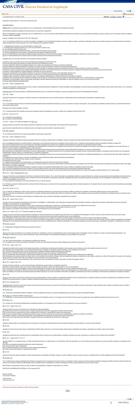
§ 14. (4, 193)
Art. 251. (5, 265)
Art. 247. (5, 233)
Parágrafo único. (7, 91)
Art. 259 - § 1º (8, 295)
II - (3, 157)
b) (3, 63)
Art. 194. (5, 87)
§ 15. (4, 196)
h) (3, 73)
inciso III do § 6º (19, 173)
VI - (4, 54)
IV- (3, 160)
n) (3, 81)
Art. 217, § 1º (7, 108)
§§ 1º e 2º (34, 121)
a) (3, 62)
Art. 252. (5, 277)
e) (3, 68)
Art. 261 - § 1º (8, 300)
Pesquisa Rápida (118, 10)
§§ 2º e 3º (29, 295)
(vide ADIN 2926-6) (8, 25)
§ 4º (27, 108)
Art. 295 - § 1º (8, 358)
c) (3, 65)
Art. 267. (5, 341)
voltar (128, 10)
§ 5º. (4, 151)
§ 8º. (4, 168)
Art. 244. (5, 214)
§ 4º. (4, 149)
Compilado (113, 17)
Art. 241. (5, 176)
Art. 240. (5, 140)
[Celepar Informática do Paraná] (111, 403)
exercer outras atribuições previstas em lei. (16, 81)
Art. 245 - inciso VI (10, 224)
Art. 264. (5, 323)
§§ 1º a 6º (35, 38)
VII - (4, 119)
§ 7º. (4, 167)
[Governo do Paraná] (128, 403)
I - (3, 154)
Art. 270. (5, 355)
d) (3, 66)
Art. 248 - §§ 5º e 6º (10, 237)
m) (3, 79)
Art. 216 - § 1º (8, 100)
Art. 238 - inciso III (9, 131)
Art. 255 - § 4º (8, 289)
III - (3, 49)
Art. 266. (5, 335)
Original (119, 17)
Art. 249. (5, 248)
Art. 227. (5, 125)
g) (3, 71)
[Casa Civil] (122, 404)
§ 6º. (4, 163)
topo (129, 399)
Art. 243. (5, 202)
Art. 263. (5, 309)
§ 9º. (4, 170)
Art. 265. (5, 329)
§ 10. (4, 191)
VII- (4, 55)
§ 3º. (4, 128)
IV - (4, 51)
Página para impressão (129, 14)
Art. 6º (5, 38)
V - (3, 52)
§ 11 (26, 173)
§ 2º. (4, 145)
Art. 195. (5, 97)
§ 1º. (4, 143)
